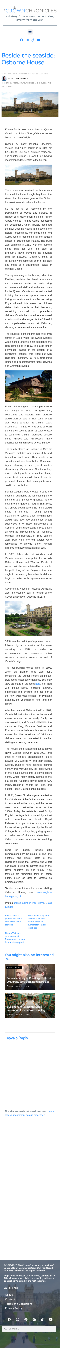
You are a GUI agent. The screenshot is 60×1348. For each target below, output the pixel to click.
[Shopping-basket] (34, 1319)
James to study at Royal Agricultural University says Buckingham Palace (29, 980)
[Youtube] (38, 40)
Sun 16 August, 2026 (19, 986)
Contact (10, 1299)
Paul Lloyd (37, 903)
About (9, 1295)
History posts (11, 83)
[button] (30, 32)
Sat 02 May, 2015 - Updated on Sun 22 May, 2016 (25, 74)
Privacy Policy (13, 1308)
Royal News (14, 967)
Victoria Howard (19, 78)
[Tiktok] (32, 40)
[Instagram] (27, 40)
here (37, 683)
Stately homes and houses (33, 83)
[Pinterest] (26, 1319)
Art (9, 996)
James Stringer (22, 903)
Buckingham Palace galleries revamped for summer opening (26, 1008)
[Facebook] (21, 40)
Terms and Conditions (18, 1303)
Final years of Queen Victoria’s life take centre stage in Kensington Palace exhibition (38, 921)
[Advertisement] (30, 1159)
